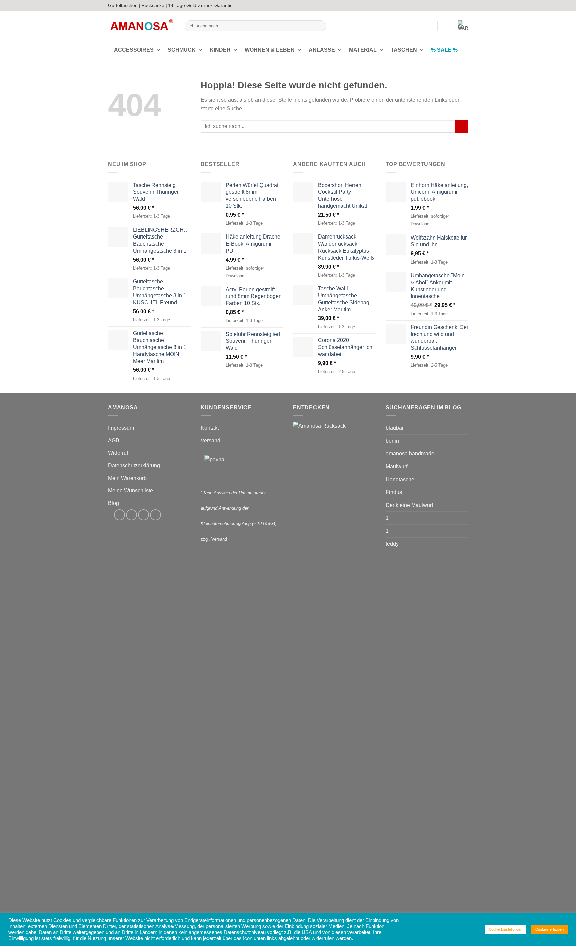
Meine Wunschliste (130, 490)
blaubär (395, 428)
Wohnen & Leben (270, 50)
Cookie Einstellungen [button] (505, 929)
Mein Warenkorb (127, 478)
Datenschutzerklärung (134, 465)
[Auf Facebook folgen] (446, 5)
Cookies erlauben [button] (549, 929)
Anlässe (322, 50)
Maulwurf (396, 466)
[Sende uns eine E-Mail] (458, 5)
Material (363, 50)
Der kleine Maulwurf (409, 505)
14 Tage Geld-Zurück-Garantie (200, 5)
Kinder (220, 50)
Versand (210, 440)
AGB (113, 440)
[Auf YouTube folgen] (465, 5)
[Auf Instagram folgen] (452, 5)
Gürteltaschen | (124, 5)
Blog (113, 503)
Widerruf (118, 453)
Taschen (404, 50)
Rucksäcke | (154, 5)
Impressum (121, 428)
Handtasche (400, 479)
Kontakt (210, 428)
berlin (392, 441)
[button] (429, 25)
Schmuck (182, 50)
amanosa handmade (410, 453)
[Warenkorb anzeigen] (463, 25)
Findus (394, 492)
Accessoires (134, 50)
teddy (392, 544)
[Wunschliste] (445, 25)
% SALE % (444, 50)
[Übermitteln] (320, 26)
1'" (389, 518)
